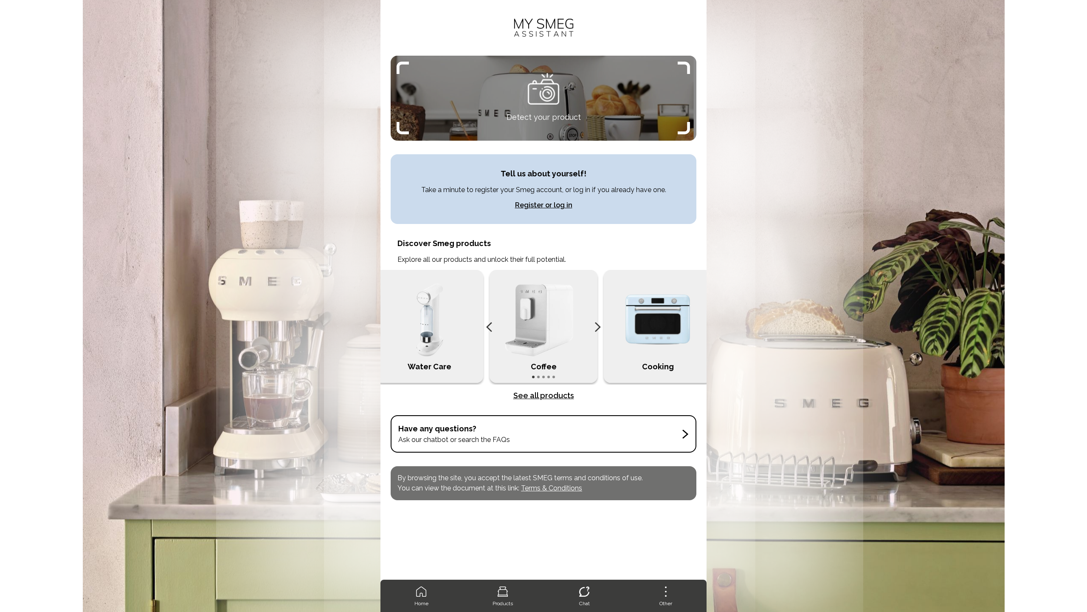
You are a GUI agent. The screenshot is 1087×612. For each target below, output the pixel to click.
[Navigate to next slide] (597, 327)
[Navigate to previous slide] (489, 327)
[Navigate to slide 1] (533, 377)
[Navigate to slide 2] (538, 377)
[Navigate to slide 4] (548, 377)
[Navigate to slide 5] (553, 377)
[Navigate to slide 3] (543, 377)
